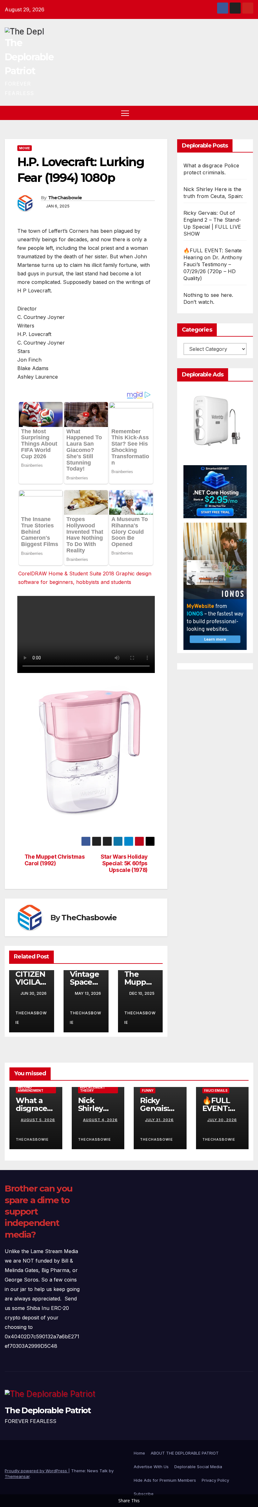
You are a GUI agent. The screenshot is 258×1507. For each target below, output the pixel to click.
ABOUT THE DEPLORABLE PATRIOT (185, 1453)
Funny (148, 1090)
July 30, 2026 (222, 1120)
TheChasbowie (65, 198)
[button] (237, 113)
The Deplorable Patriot (29, 56)
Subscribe (144, 1493)
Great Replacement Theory (92, 1087)
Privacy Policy (215, 1480)
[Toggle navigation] (125, 113)
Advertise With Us (151, 1466)
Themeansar (17, 1476)
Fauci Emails (215, 1090)
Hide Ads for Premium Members (165, 1480)
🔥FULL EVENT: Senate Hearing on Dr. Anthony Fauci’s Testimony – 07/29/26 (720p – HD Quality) (212, 264)
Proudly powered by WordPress (36, 1470)
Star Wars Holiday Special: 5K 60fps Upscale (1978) (124, 863)
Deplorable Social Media (198, 1466)
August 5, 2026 (38, 1120)
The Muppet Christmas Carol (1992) (55, 860)
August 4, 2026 (100, 1120)
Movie (24, 148)
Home (139, 1453)
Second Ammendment (30, 1088)
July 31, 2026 (159, 1120)
